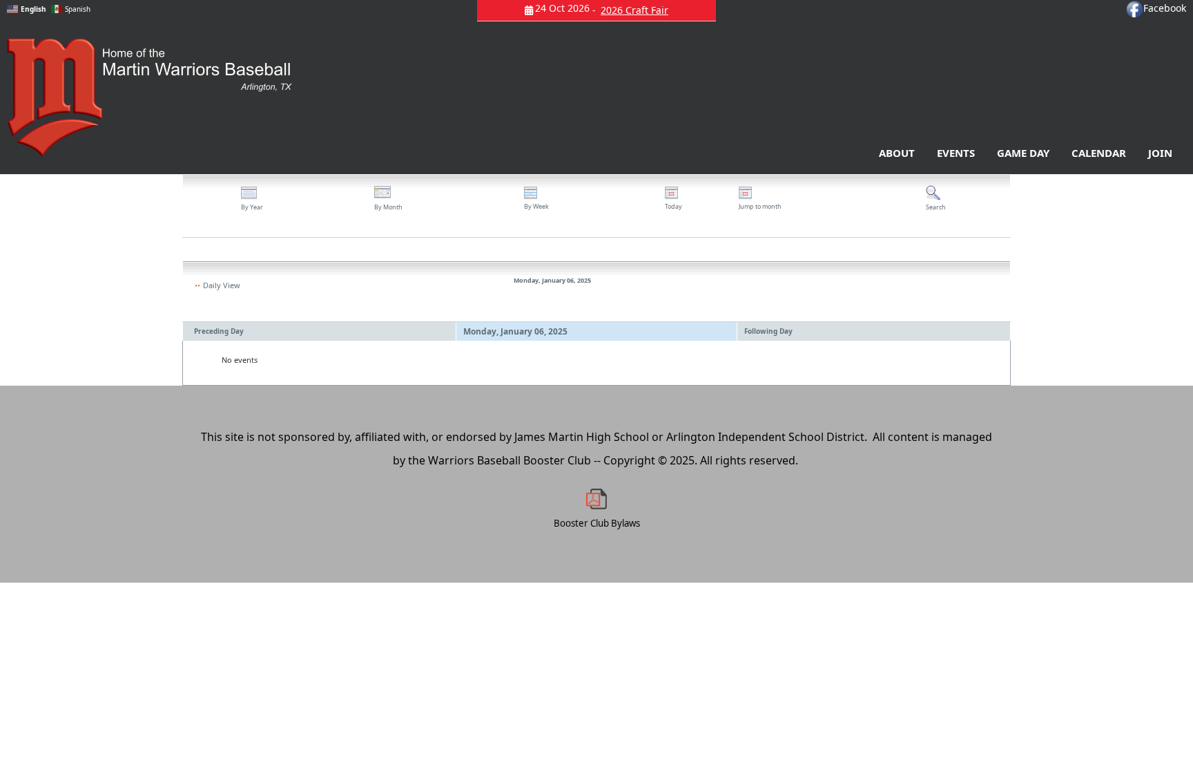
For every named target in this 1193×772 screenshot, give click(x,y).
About (897, 153)
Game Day (1023, 153)
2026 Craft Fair (634, 10)
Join (1160, 153)
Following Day (768, 331)
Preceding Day (219, 331)
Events (956, 153)
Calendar (1098, 153)
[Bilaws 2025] (596, 499)
